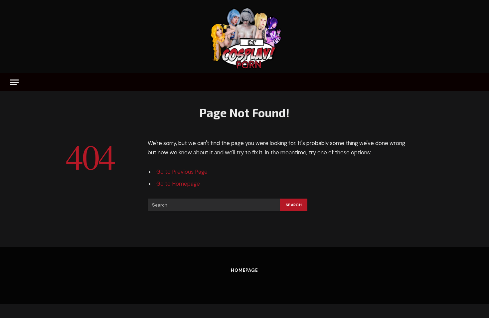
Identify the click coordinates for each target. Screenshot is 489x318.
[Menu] (14, 82)
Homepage (244, 270)
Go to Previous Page (182, 171)
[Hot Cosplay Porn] (244, 36)
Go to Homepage (178, 183)
